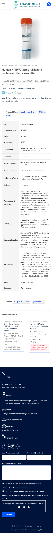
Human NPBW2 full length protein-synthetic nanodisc (39, 326)
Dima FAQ (39, 301)
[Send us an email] (9, 446)
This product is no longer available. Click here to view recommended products (39, 347)
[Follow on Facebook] (4, 446)
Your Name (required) (10, 453)
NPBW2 (23, 136)
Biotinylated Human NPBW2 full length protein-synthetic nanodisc (11, 327)
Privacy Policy (17, 526)
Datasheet (9, 93)
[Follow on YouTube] (18, 446)
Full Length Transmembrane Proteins (23, 65)
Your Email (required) (34, 453)
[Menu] (3, 4)
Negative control (27, 112)
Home (4, 65)
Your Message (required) (11, 463)
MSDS (19, 93)
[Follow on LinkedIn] (13, 446)
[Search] (49, 4)
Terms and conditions (33, 526)
